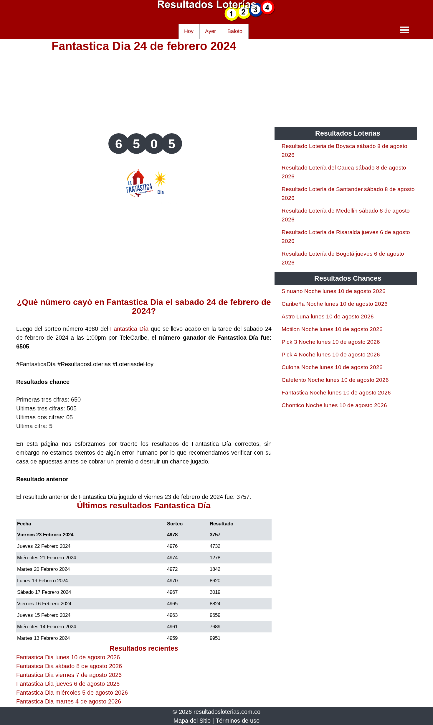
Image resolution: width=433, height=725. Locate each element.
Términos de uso (238, 720)
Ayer (210, 31)
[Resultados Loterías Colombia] (216, 19)
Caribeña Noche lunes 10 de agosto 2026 (335, 304)
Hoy (189, 31)
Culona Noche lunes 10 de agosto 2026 (332, 367)
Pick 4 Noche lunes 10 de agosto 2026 (331, 354)
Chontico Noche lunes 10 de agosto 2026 (334, 405)
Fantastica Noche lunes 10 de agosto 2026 (336, 392)
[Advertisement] (144, 92)
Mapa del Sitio (192, 720)
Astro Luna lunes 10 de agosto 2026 (328, 316)
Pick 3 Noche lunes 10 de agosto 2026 (331, 342)
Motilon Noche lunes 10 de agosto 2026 (332, 329)
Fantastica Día (129, 328)
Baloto (234, 31)
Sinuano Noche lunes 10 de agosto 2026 (334, 291)
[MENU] (405, 30)
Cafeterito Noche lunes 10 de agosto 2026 (335, 380)
